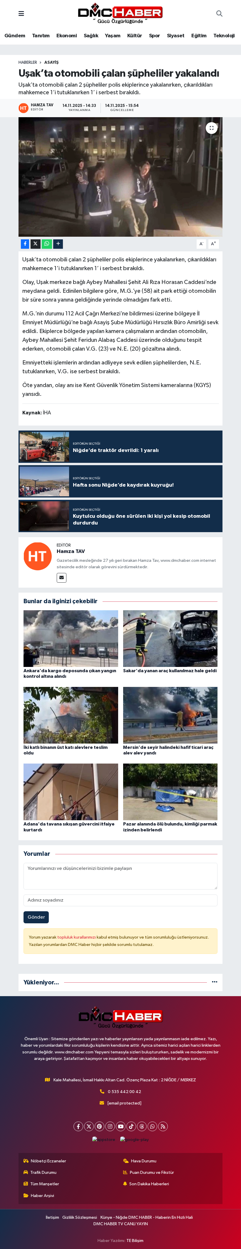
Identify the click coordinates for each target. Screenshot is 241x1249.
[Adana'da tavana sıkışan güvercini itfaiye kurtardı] (71, 791)
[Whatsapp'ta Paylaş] (47, 244)
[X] (89, 1126)
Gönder (36, 917)
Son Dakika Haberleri (149, 1184)
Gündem (14, 35)
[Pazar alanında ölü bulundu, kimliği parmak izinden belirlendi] (170, 791)
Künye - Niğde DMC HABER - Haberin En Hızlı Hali (147, 1217)
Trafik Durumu (43, 1172)
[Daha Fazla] (58, 244)
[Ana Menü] (21, 14)
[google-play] (134, 1139)
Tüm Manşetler (44, 1184)
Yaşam (112, 35)
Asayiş (51, 62)
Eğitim (198, 35)
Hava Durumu (143, 1161)
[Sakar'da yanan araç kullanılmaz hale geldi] (170, 638)
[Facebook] (78, 1126)
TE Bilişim (134, 1240)
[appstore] (104, 1139)
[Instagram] (110, 1126)
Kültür (134, 35)
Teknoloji (224, 35)
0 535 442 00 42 (124, 1092)
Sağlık (91, 35)
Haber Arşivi (42, 1195)
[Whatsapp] (152, 1126)
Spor (154, 35)
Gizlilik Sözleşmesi (79, 1217)
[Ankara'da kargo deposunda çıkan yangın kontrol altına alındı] (71, 638)
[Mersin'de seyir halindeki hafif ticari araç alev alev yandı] (170, 715)
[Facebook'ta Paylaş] (25, 244)
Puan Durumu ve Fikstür (152, 1172)
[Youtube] (120, 1126)
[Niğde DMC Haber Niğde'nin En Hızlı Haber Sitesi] (120, 14)
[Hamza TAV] (38, 556)
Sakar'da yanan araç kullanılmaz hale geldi (170, 670)
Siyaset (176, 35)
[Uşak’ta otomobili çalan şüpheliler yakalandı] (121, 177)
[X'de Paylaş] (36, 244)
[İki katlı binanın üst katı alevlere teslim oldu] (71, 715)
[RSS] (163, 1126)
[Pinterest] (99, 1126)
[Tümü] (214, 982)
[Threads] (142, 1126)
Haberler (28, 62)
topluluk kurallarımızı (77, 937)
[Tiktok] (131, 1126)
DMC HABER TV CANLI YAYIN (120, 1224)
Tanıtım (41, 35)
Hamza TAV (71, 551)
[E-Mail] (61, 578)
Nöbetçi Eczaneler (48, 1161)
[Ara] (219, 14)
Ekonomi (66, 35)
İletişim (52, 1217)
